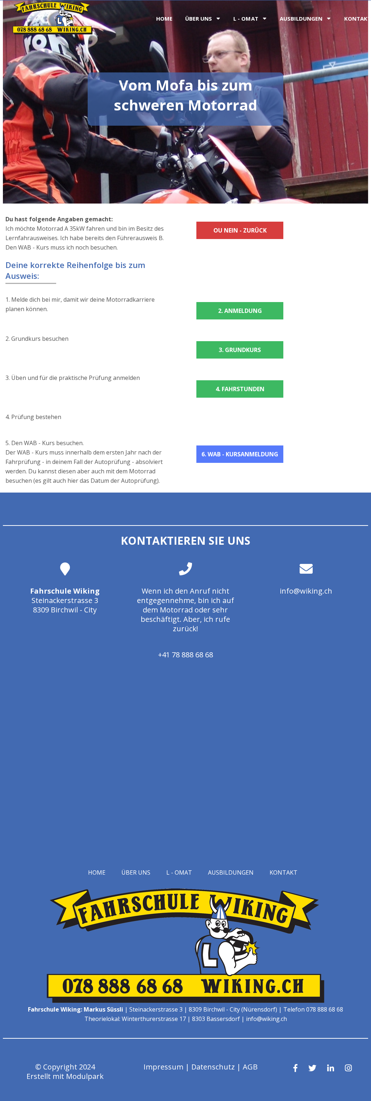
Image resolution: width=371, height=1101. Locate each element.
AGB (250, 1067)
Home (164, 18)
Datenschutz (213, 1067)
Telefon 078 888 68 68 (313, 1009)
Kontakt (283, 872)
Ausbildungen (301, 18)
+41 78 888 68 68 (185, 655)
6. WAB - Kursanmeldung (239, 454)
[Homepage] (52, 32)
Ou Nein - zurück (240, 230)
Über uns (198, 18)
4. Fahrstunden (240, 389)
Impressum (163, 1067)
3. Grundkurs (240, 350)
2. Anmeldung (240, 311)
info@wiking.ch (306, 591)
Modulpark (85, 1076)
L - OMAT (245, 18)
